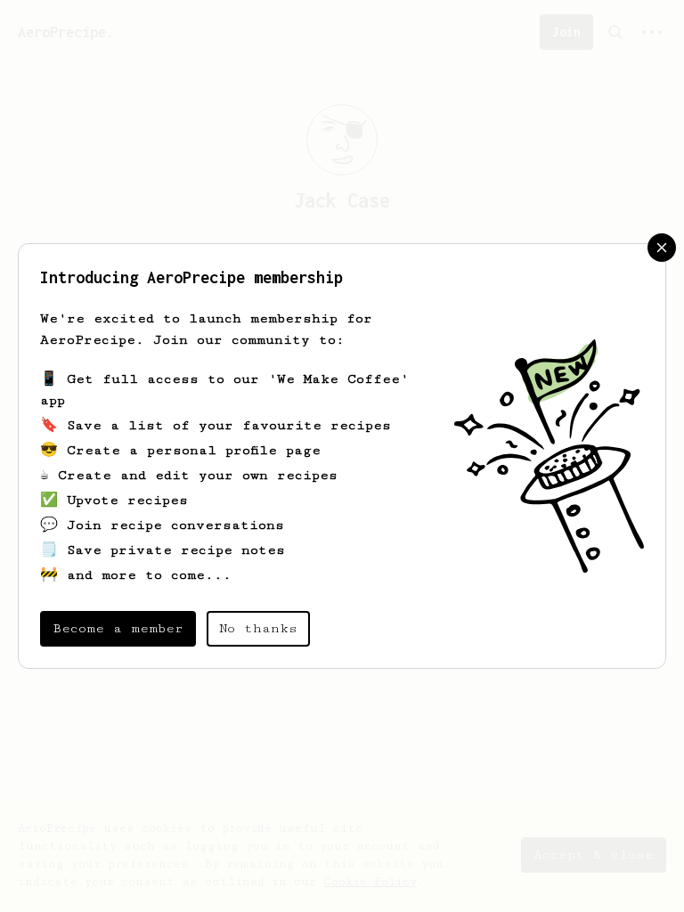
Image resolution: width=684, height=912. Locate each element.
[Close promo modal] (661, 247)
